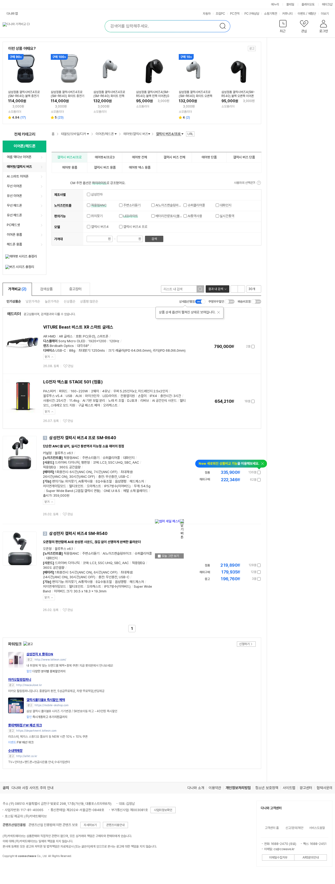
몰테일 (290, 4)
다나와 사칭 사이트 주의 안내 (32, 788)
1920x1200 (97, 341)
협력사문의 (324, 788)
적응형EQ (49, 467)
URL (190, 134)
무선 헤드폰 (14, 205)
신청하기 (244, 644)
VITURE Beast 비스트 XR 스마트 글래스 (78, 327)
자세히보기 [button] (90, 825)
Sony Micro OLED (71, 341)
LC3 (103, 462)
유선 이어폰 (14, 196)
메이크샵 (327, 4)
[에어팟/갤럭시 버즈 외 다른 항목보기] (149, 134)
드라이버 (60, 462)
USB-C (60, 350)
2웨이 (95, 391)
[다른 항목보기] (88, 134)
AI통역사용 (195, 216)
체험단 (312, 13)
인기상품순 (14, 301)
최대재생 (126, 472)
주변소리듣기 (132, 205)
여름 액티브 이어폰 (19, 157)
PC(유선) (89, 336)
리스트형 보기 (234, 289)
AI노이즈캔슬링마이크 (169, 205)
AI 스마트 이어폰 (18, 176)
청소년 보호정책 (266, 788)
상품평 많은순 (89, 301)
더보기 (325, 13)
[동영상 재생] (30, 441)
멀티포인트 (76, 486)
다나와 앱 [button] (12, 13)
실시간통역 (227, 216)
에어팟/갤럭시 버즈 (19, 167)
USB (69, 396)
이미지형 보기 (241, 289)
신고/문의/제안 (294, 828)
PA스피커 (49, 391)
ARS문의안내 (311, 857)
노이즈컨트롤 (62, 205)
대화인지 (225, 205)
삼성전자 (96, 194)
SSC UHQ (115, 462)
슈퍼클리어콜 (196, 205)
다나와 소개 (195, 788)
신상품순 (69, 301)
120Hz (114, 341)
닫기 (47, 356)
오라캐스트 (94, 486)
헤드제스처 (137, 481)
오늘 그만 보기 (170, 556)
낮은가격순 (33, 301)
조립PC (220, 13)
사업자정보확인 (163, 810)
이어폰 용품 (14, 235)
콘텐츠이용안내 (115, 825)
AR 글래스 (65, 336)
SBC (127, 462)
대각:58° (83, 346)
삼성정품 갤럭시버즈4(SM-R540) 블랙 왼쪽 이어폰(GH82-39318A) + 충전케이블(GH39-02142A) (153, 94)
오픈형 (47, 549)
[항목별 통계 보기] (68, 194)
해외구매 (204, 479)
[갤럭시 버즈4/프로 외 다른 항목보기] (182, 134)
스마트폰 (102, 336)
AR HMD (49, 336)
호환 (78, 336)
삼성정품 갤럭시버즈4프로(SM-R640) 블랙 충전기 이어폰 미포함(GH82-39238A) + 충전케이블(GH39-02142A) (25, 94)
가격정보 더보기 (236, 346)
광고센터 (306, 788)
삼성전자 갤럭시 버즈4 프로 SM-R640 (82, 437)
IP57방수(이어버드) (117, 486)
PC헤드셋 (13, 225)
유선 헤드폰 (14, 215)
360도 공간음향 (70, 467)
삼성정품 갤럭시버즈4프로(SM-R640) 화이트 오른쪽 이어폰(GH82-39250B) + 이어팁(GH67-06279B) (195, 94)
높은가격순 (52, 301)
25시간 (61, 401)
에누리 (275, 4)
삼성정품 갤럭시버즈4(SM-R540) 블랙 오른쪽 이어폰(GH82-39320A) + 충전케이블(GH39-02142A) (238, 94)
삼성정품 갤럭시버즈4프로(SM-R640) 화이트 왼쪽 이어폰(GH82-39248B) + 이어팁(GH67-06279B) (109, 94)
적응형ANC (99, 205)
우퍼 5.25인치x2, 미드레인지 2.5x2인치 (140, 391)
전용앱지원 (127, 396)
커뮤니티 (287, 13)
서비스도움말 (317, 828)
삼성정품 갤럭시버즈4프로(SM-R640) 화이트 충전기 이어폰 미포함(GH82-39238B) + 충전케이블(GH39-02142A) (68, 94)
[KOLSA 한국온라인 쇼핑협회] (12, 868)
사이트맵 (289, 788)
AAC (135, 462)
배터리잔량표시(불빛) (169, 216)
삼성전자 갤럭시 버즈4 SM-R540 (78, 533)
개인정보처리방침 (238, 788)
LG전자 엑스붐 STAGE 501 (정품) (73, 381)
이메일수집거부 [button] (278, 857)
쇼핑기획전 (270, 13)
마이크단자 (92, 396)
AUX (78, 396)
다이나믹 (74, 462)
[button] (282, 27)
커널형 (47, 453)
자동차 (207, 13)
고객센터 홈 (272, 828)
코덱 (96, 462)
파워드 (63, 391)
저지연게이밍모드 (54, 486)
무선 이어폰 (14, 186)
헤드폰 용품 (14, 244)
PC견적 (234, 13)
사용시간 (49, 401)
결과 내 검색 (215, 289)
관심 (70, 366)
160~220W (79, 391)
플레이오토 (308, 4)
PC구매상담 (251, 13)
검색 (154, 239)
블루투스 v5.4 (53, 396)
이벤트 (301, 13)
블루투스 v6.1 (64, 453)
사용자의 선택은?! (244, 183)
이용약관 (215, 788)
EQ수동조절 (104, 481)
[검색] (200, 289)
